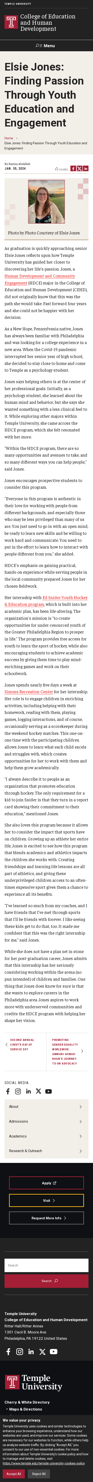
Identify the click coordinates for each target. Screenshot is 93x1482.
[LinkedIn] (85, 168)
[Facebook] (8, 1091)
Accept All (14, 1474)
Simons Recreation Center (29, 691)
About (13, 1106)
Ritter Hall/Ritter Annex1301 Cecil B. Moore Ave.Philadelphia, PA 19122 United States (36, 1332)
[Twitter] (38, 1091)
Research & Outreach (25, 1151)
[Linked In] (28, 1091)
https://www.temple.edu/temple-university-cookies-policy (44, 1463)
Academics (18, 1136)
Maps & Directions (25, 1409)
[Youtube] (48, 1091)
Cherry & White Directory (27, 1402)
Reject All (39, 1474)
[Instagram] (18, 1091)
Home (9, 138)
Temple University (18, 3)
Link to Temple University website (34, 1383)
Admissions (18, 1121)
